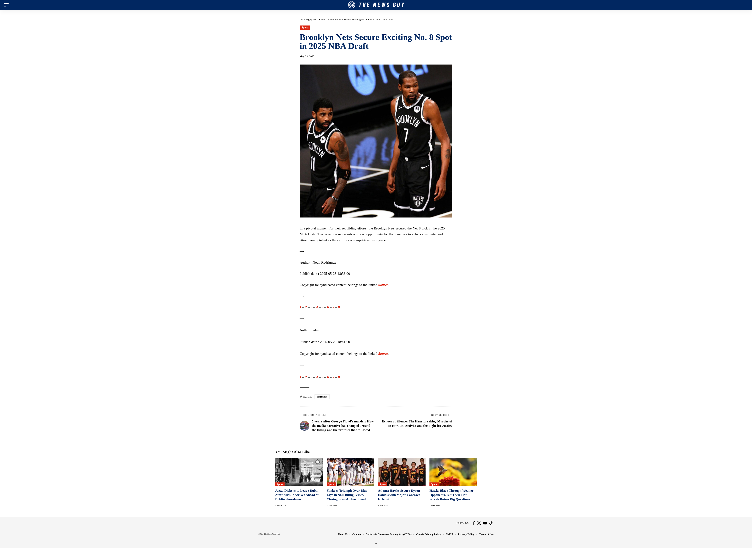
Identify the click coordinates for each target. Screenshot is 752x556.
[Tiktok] (491, 523)
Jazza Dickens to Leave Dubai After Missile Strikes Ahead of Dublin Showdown (297, 495)
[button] (7, 4)
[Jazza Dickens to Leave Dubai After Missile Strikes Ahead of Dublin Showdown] (299, 472)
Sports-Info (322, 396)
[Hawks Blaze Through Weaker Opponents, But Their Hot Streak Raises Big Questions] (453, 472)
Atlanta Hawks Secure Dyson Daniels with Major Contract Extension (399, 495)
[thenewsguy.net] (376, 5)
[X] (479, 523)
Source (383, 285)
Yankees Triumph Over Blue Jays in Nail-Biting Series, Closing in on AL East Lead (347, 495)
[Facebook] (474, 523)
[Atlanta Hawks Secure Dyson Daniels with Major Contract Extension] (402, 472)
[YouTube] (485, 523)
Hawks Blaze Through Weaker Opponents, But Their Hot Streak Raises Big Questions (451, 495)
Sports (305, 27)
